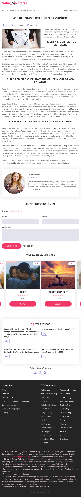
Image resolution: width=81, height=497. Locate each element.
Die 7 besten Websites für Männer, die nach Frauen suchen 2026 (57, 350)
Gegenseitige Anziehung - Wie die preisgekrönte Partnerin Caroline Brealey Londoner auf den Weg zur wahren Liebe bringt (21, 333)
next (44, 312)
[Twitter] (45, 373)
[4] (19, 211)
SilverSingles (45, 431)
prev (36, 312)
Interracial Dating (67, 401)
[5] (21, 211)
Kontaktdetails (7, 397)
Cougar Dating (46, 412)
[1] (11, 211)
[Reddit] (35, 373)
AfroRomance (45, 435)
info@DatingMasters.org (20, 456)
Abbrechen (28, 246)
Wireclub (63, 435)
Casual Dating (45, 409)
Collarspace (64, 416)
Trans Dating (65, 394)
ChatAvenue (45, 424)
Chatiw (62, 420)
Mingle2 (43, 420)
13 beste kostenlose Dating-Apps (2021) (57, 329)
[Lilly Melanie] (15, 183)
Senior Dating (45, 416)
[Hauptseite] (14, 3)
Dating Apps (45, 390)
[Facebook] (40, 373)
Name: (5, 216)
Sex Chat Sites (65, 405)
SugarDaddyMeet (47, 439)
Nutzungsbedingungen (11, 409)
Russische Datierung (68, 390)
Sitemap (5, 412)
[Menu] (78, 3)
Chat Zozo (64, 439)
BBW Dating (64, 409)
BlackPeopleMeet (47, 428)
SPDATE (63, 431)
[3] (16, 211)
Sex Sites (43, 401)
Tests (4, 390)
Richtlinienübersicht (10, 405)
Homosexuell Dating (48, 394)
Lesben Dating (65, 412)
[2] (13, 211)
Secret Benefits (66, 428)
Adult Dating (45, 397)
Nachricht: (7, 227)
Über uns (5, 394)
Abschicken (12, 246)
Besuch (23, 304)
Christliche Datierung (48, 405)
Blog (6, 25)
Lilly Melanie (34, 174)
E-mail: (45, 216)
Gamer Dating (65, 397)
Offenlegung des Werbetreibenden (15, 401)
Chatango (44, 443)
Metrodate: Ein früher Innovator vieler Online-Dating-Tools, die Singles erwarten (21, 350)
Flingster (63, 424)
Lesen (22, 298)
